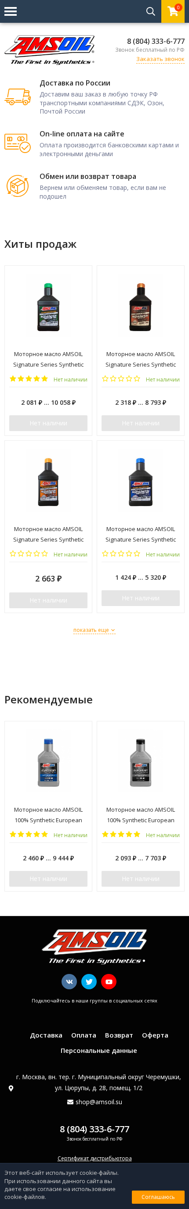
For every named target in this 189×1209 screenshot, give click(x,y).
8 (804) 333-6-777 (156, 41)
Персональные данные (99, 1050)
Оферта (155, 1035)
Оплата (83, 1035)
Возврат (119, 1035)
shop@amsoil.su (99, 1102)
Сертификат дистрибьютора (95, 1158)
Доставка (46, 1035)
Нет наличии (48, 423)
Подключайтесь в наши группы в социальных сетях (94, 1000)
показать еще (91, 630)
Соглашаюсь (158, 1197)
